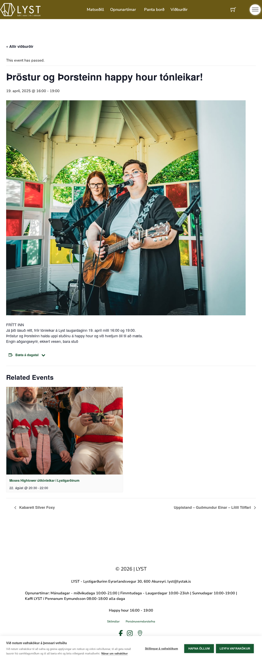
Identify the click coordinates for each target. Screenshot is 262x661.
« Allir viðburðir (19, 46)
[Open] (255, 9)
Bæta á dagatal (26, 354)
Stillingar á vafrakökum (161, 648)
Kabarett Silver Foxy (36, 507)
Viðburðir (179, 9)
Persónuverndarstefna (140, 621)
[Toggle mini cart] (233, 9)
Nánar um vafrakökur (114, 653)
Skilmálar (113, 621)
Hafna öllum (199, 648)
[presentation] (64, 431)
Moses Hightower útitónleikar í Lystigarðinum (44, 480)
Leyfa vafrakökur (235, 648)
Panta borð (154, 9)
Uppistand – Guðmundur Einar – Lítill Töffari (213, 507)
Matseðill (95, 9)
